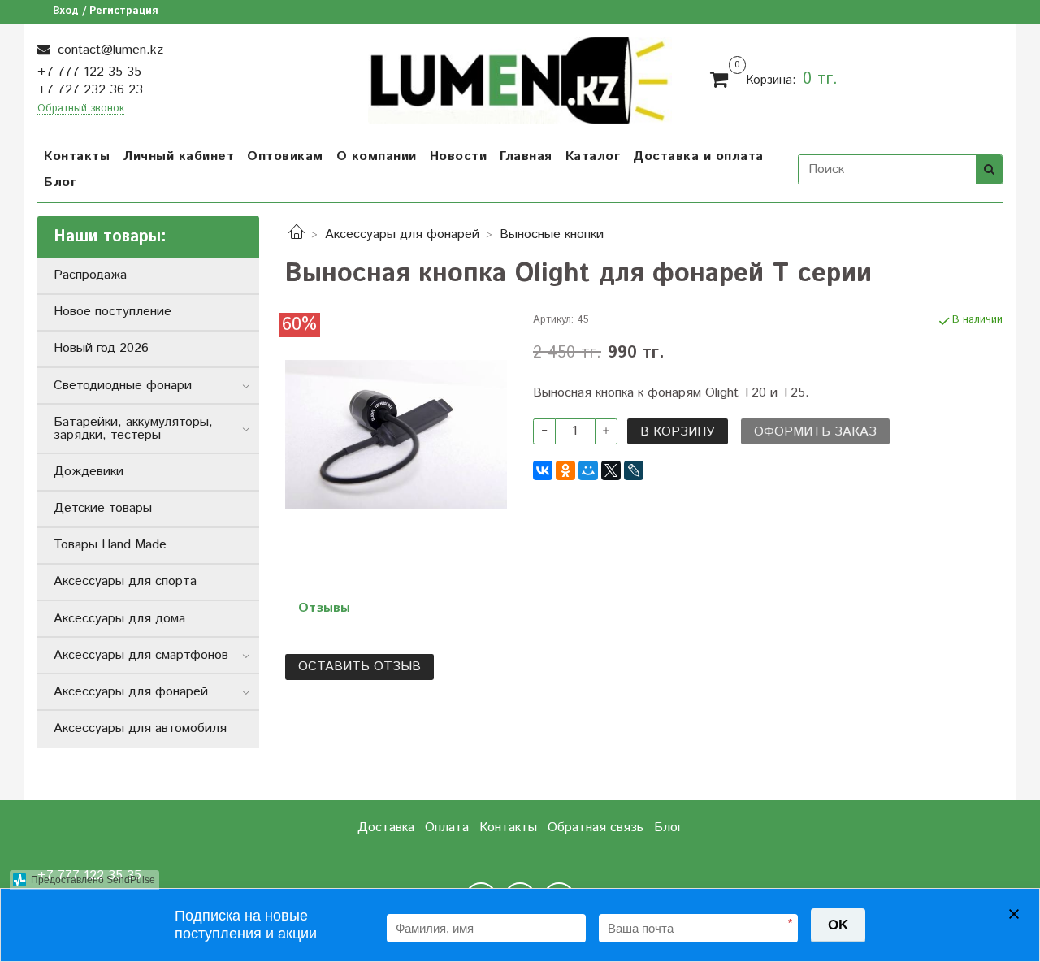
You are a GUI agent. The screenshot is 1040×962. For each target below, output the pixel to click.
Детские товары (103, 508)
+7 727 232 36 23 (90, 89)
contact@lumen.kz (108, 50)
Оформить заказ (815, 431)
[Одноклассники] (565, 470)
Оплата (447, 827)
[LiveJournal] (634, 470)
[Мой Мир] (588, 470)
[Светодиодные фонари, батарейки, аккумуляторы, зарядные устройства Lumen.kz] (520, 77)
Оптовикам (285, 156)
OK (838, 925)
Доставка (386, 827)
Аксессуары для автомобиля (140, 728)
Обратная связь (596, 827)
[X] (611, 470)
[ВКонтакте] (542, 470)
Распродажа (90, 275)
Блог (60, 182)
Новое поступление (112, 311)
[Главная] (296, 234)
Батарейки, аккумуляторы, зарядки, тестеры (133, 428)
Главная (526, 156)
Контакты (77, 156)
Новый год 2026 (101, 348)
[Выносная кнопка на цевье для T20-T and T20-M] (396, 434)
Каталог (593, 156)
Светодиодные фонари (123, 385)
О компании (376, 156)
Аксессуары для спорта (125, 581)
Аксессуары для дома (119, 618)
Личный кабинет (178, 156)
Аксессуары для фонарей (402, 234)
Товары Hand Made (110, 544)
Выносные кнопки (552, 234)
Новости (459, 156)
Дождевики (89, 471)
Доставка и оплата (698, 156)
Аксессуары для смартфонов (141, 655)
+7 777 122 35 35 (89, 72)
